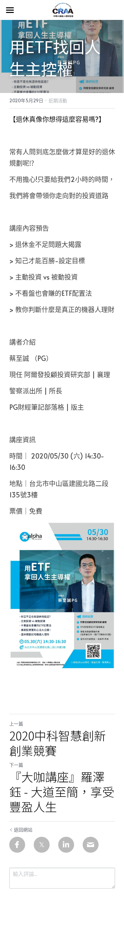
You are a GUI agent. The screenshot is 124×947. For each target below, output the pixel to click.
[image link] (62, 9)
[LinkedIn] (66, 845)
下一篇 (16, 765)
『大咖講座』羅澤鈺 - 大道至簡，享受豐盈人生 (61, 791)
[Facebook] (17, 845)
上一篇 (16, 724)
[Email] (91, 845)
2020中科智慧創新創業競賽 (57, 743)
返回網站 (23, 829)
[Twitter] (42, 845)
